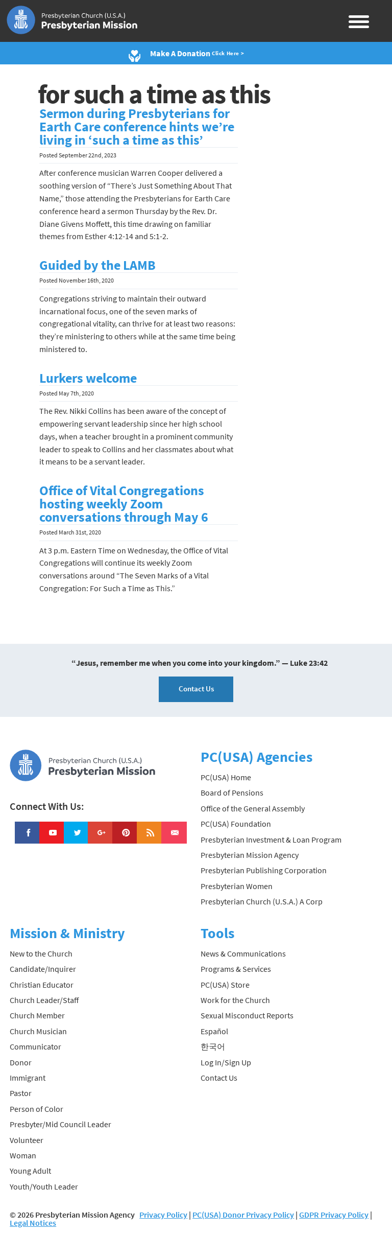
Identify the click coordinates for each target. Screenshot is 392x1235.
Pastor (21, 1093)
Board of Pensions (232, 792)
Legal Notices (33, 1223)
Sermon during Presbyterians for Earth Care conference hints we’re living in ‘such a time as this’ (136, 126)
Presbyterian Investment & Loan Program (271, 839)
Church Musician (38, 1031)
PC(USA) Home (226, 777)
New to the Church (41, 953)
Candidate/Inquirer (43, 969)
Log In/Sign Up (226, 1062)
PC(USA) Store (225, 985)
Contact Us (196, 688)
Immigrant (27, 1078)
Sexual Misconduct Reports (247, 1015)
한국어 (213, 1046)
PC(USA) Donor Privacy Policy (243, 1214)
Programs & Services (236, 969)
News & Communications (243, 953)
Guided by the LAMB (97, 265)
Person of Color (36, 1109)
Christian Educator (42, 985)
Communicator (35, 1046)
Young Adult (30, 1171)
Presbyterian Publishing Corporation (264, 870)
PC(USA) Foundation (236, 824)
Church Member (37, 1015)
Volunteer (26, 1140)
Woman (23, 1155)
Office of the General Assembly (253, 808)
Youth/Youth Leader (44, 1186)
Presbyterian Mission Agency (250, 855)
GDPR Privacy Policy (334, 1214)
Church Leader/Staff (44, 1000)
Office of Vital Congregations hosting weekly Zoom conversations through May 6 (123, 503)
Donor (21, 1062)
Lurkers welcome (88, 378)
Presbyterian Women (237, 886)
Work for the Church (235, 1000)
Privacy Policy (163, 1214)
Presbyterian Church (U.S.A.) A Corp (262, 901)
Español (214, 1031)
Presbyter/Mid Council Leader (60, 1124)
